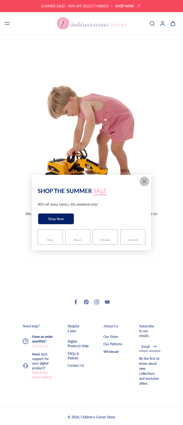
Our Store (110, 337)
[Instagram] (97, 302)
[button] (7, 23)
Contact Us (76, 365)
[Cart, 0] (173, 23)
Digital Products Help (78, 343)
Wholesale (111, 351)
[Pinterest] (86, 302)
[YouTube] (107, 302)
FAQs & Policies (73, 355)
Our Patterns (112, 344)
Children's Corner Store (98, 417)
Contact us (40, 346)
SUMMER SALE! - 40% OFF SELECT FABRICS (74, 6)
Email (145, 347)
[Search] (152, 23)
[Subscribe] (154, 346)
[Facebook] (76, 302)
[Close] (144, 181)
